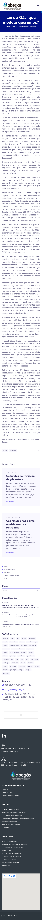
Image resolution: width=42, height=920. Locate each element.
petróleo (22, 666)
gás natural (34, 659)
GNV (22, 659)
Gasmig (12, 656)
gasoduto (21, 656)
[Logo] (12, 5)
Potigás (30, 666)
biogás (5, 642)
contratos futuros (18, 649)
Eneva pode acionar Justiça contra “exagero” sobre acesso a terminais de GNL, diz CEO (19, 616)
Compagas (32, 645)
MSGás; (23, 663)
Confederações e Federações (12, 847)
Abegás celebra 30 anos (10, 809)
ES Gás (31, 652)
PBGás (5, 666)
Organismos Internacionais (12, 856)
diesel (5, 652)
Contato (5, 790)
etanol (5, 656)
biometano (13, 642)
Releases (7, 573)
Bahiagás (32, 638)
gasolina (6, 659)
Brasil (29, 642)
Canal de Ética (7, 793)
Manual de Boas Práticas (11, 825)
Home (6, 566)
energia (23, 652)
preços (5, 670)
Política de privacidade (10, 796)
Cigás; (5, 645)
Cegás (35, 642)
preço (37, 666)
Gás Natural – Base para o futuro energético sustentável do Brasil (18, 820)
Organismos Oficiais (9, 859)
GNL (17, 659)
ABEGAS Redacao (23, 27)
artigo (5, 450)
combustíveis (14, 645)
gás (27, 659)
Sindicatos (6, 866)
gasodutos (30, 656)
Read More (10, 501)
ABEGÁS (5, 638)
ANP (18, 638)
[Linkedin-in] (4, 736)
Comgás (24, 645)
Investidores (6, 850)
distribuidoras (14, 652)
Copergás (30, 649)
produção (13, 670)
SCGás (21, 670)
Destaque (7, 579)
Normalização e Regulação (11, 853)
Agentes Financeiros (9, 841)
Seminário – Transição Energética (14, 812)
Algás (12, 638)
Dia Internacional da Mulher (12, 815)
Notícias (33, 27)
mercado (15, 663)
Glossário (5, 828)
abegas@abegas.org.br (14, 689)
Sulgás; (28, 670)
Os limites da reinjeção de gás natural (20, 477)
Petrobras (13, 666)
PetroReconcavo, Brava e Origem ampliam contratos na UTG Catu (20, 625)
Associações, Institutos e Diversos (14, 844)
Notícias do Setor (9, 569)
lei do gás (13, 450)
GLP (12, 659)
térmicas (6, 673)
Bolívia (22, 642)
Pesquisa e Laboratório (10, 862)
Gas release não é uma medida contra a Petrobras (20, 524)
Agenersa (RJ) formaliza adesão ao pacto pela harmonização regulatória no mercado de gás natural (20, 606)
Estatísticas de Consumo (12, 576)
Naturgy (30, 663)
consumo (6, 649)
